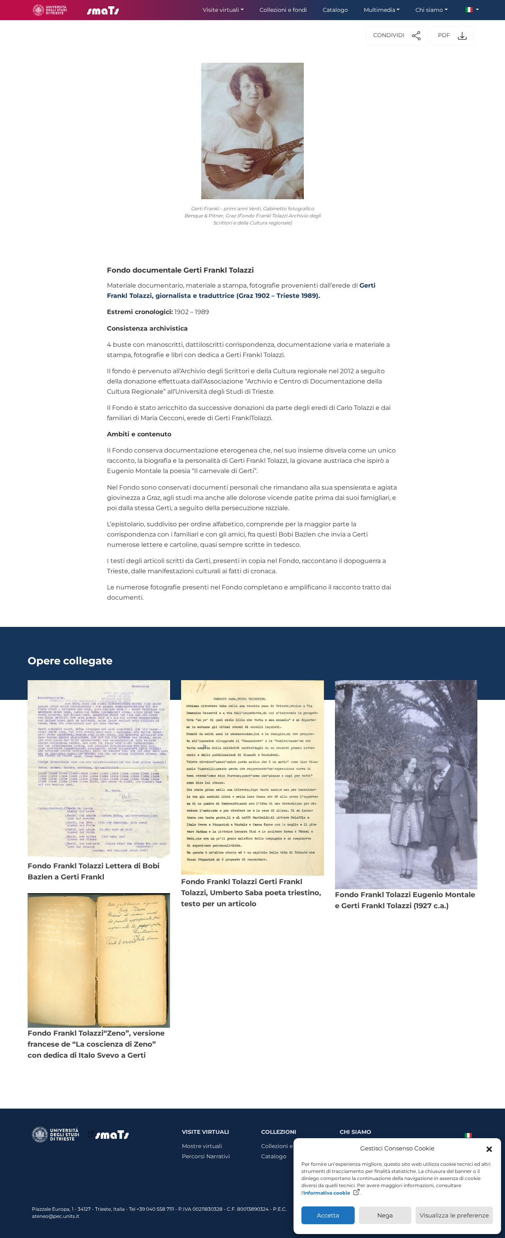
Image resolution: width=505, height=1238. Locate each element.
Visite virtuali (221, 9)
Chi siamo (429, 9)
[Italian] (465, 1134)
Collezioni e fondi (283, 9)
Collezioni (278, 1131)
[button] (489, 1148)
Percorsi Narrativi (206, 1156)
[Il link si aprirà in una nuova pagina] (49, 10)
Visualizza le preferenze (454, 1215)
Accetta (328, 1215)
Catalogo (335, 9)
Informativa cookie (326, 1193)
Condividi (389, 35)
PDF (445, 35)
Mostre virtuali (202, 1146)
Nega (385, 1215)
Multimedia (379, 9)
